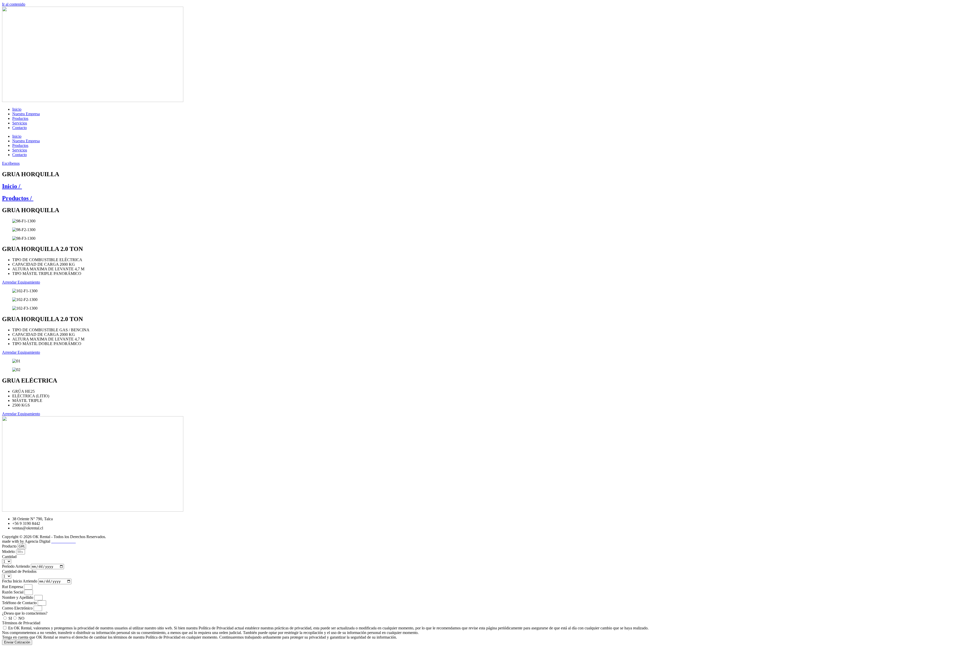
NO (21, 618)
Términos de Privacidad (21, 623)
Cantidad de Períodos (19, 571)
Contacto (19, 127)
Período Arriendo (16, 566)
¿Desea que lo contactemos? (24, 613)
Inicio (16, 109)
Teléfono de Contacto (20, 603)
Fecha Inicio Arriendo (20, 581)
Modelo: (9, 551)
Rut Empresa (13, 587)
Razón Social (13, 592)
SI (10, 618)
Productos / (17, 198)
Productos (20, 118)
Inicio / (12, 186)
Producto (10, 546)
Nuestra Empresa (26, 114)
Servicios (19, 123)
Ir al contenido (13, 4)
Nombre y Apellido (18, 597)
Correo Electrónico (18, 608)
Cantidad (9, 556)
